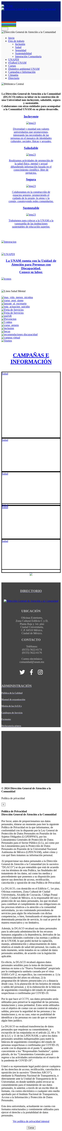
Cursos (12, 65)
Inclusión (20, 44)
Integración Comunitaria (28, 56)
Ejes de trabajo (16, 41)
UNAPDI (13, 59)
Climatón (13, 75)
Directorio (13, 78)
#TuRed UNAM (17, 62)
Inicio (11, 37)
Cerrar (31, 1128)
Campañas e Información (21, 71)
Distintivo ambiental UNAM (23, 68)
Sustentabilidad (23, 53)
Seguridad (20, 50)
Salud (18, 47)
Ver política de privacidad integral (31, 1121)
